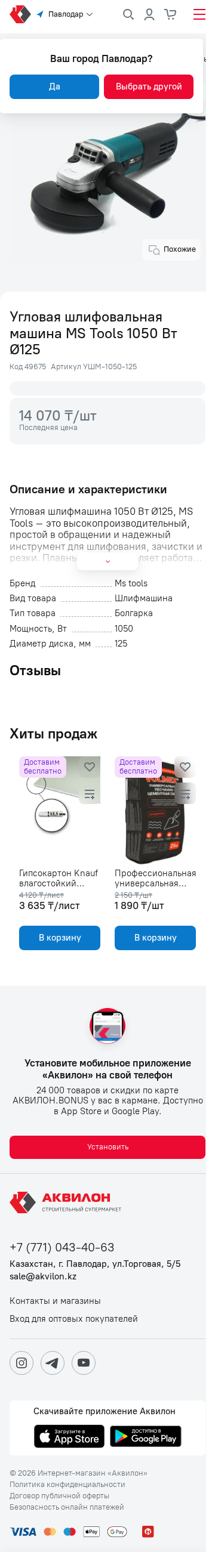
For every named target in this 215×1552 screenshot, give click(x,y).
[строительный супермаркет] (20, 14)
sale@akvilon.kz (43, 1277)
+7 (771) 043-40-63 (62, 1247)
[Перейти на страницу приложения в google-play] (146, 1437)
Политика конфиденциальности (67, 1484)
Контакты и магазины (55, 1301)
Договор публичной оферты (59, 1496)
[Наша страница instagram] (21, 1363)
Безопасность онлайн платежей (67, 1507)
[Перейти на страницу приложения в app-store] (69, 1437)
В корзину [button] (60, 937)
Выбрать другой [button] (149, 86)
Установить (107, 1146)
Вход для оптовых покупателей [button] (74, 1319)
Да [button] (54, 86)
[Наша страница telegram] (52, 1363)
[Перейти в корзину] (171, 14)
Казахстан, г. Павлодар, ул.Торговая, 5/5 (95, 1264)
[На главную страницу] (67, 1202)
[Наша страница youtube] (84, 1363)
